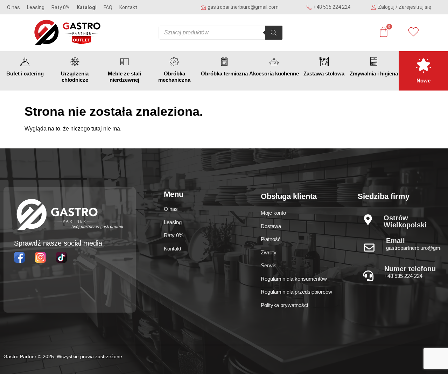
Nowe (423, 81)
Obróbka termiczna (224, 73)
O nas (13, 7)
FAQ (108, 7)
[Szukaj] (273, 33)
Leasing (35, 7)
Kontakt (128, 7)
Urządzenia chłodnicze (75, 77)
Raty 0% (60, 7)
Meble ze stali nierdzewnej (124, 77)
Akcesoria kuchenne (274, 73)
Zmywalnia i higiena (374, 73)
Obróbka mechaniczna (174, 77)
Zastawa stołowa (323, 73)
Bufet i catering (25, 73)
